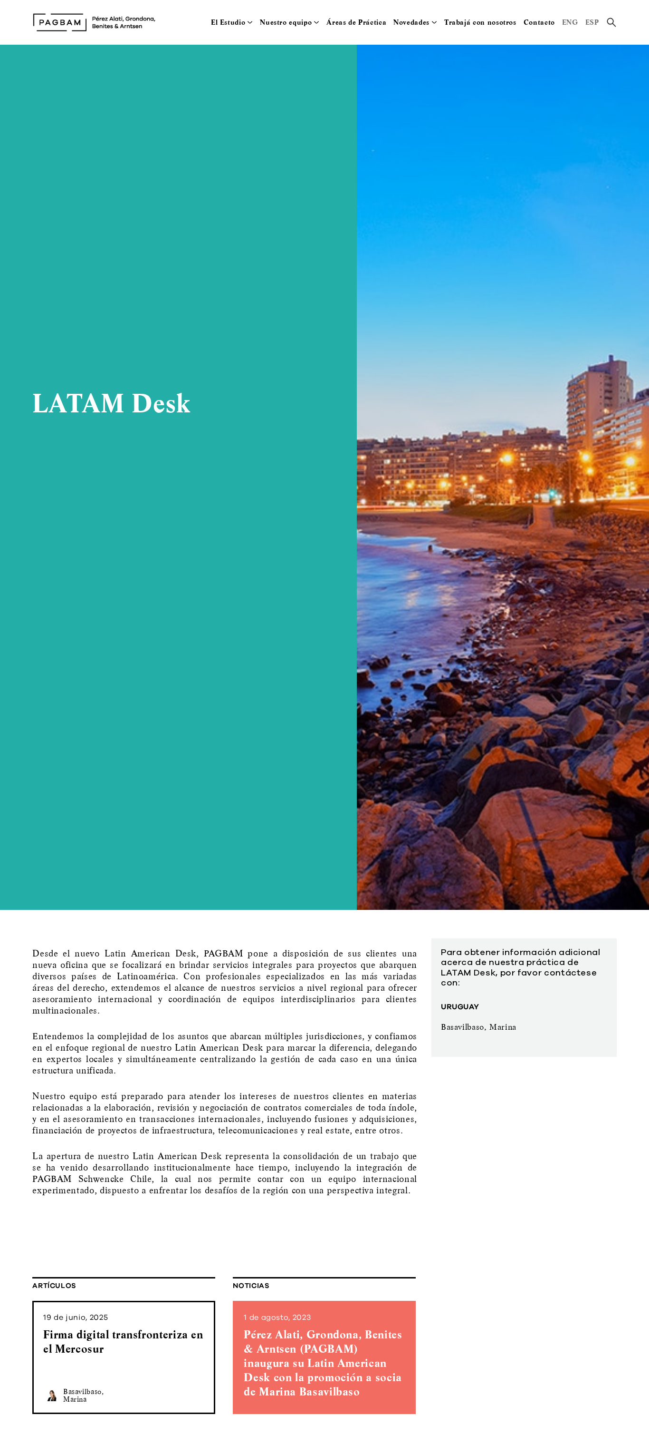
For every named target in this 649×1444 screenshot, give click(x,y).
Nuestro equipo (286, 22)
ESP (592, 22)
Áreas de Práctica (356, 22)
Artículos (54, 1285)
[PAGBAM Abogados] (94, 22)
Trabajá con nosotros (480, 22)
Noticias (251, 1285)
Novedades (411, 22)
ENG (570, 22)
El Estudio (228, 22)
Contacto (539, 22)
